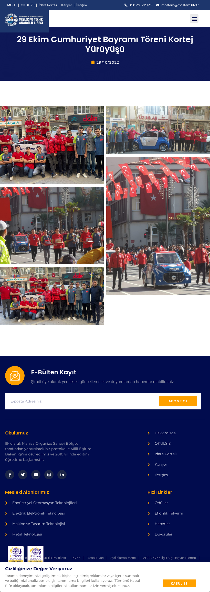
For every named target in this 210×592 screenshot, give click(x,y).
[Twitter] (22, 474)
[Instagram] (49, 474)
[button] (194, 18)
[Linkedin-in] (62, 474)
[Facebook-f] (9, 474)
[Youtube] (35, 474)
